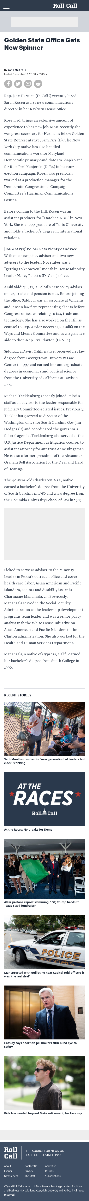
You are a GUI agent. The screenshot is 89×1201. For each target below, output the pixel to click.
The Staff (30, 1176)
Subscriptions (53, 1176)
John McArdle (17, 70)
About (7, 1166)
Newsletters (11, 1176)
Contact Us (31, 1166)
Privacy (29, 1171)
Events (8, 1171)
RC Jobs (49, 1171)
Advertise (50, 1166)
